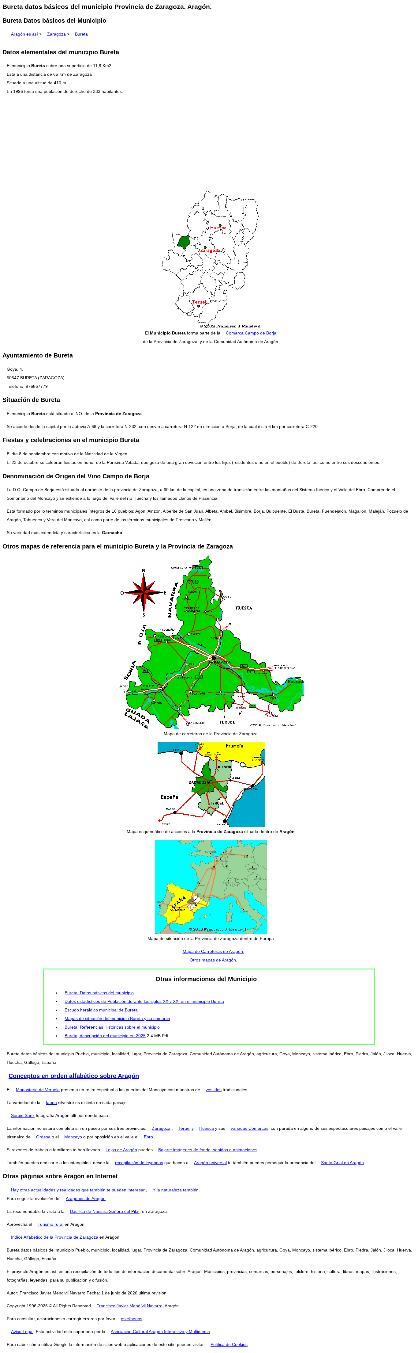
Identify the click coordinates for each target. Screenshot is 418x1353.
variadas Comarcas (249, 1128)
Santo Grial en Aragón (342, 1162)
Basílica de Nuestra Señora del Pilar (105, 1211)
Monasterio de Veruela (38, 1089)
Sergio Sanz (23, 1115)
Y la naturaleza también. (176, 1189)
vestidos (214, 1089)
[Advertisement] (209, 143)
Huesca (206, 1128)
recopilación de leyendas (139, 1162)
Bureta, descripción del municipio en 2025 (105, 1035)
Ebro (148, 1136)
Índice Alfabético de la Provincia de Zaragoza (54, 1237)
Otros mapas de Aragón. (213, 959)
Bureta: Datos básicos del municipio (99, 992)
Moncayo (73, 1136)
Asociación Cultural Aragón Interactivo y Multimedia (160, 1331)
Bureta (81, 34)
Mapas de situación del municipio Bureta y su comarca (117, 1018)
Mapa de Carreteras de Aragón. (213, 951)
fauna (51, 1102)
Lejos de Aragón (121, 1149)
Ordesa (43, 1136)
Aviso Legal (22, 1331)
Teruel (184, 1128)
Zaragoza (56, 34)
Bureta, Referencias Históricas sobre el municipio (112, 1027)
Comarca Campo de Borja (251, 333)
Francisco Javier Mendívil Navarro (129, 1305)
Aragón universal (210, 1162)
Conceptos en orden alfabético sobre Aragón (74, 1075)
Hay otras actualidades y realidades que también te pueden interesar (78, 1189)
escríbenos (131, 1318)
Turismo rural (50, 1224)
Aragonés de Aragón (86, 1198)
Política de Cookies (229, 1344)
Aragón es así (24, 34)
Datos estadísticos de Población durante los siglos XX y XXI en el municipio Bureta (144, 1001)
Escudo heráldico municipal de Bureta (101, 1009)
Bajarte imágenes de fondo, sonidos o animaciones (207, 1149)
